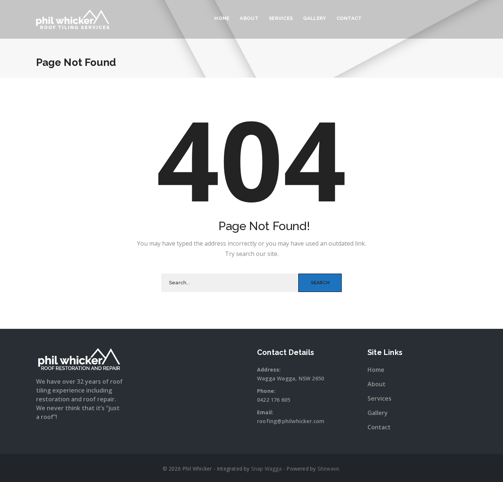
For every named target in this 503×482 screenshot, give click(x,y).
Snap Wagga (266, 468)
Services (281, 18)
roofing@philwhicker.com (291, 421)
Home (221, 18)
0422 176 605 (273, 399)
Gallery (314, 18)
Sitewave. (329, 468)
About (249, 18)
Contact (349, 18)
